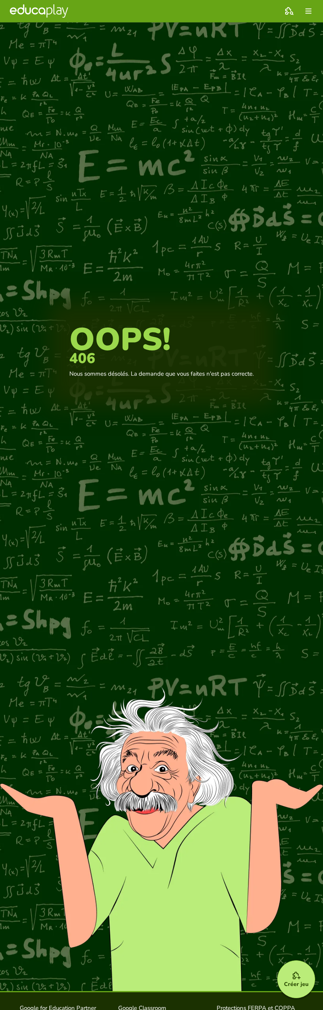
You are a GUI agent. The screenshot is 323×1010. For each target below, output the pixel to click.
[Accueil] (39, 11)
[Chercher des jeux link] (289, 11)
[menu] (308, 11)
